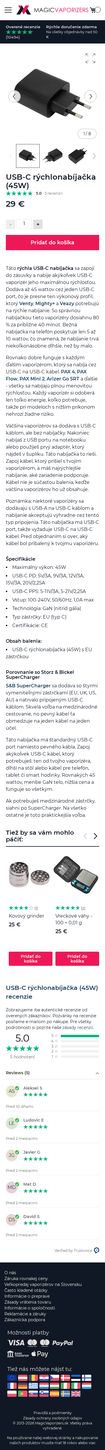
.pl (12, 1394)
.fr (12, 1386)
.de (22, 1386)
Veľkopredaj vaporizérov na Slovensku (43, 1284)
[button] (90, 58)
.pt (22, 1394)
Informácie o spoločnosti (29, 1308)
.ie (65, 1386)
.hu (54, 1386)
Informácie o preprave (27, 1296)
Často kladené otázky (26, 1290)
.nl (44, 1386)
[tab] (52, 992)
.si (44, 1394)
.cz (54, 1378)
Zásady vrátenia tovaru (27, 1302)
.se (65, 1394)
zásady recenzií (77, 1027)
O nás (10, 1272)
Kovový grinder (26, 916)
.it (75, 1386)
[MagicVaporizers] (52, 10)
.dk (65, 1378)
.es (54, 1394)
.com (12, 1378)
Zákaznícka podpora (24, 1319)
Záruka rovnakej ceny (26, 1278)
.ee (75, 1378)
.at (22, 1378)
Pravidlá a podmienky (53, 1413)
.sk (33, 1394)
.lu (86, 1386)
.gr (33, 1386)
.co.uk (75, 1394)
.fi (86, 1378)
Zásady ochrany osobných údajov (52, 1418)
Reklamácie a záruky (25, 1314)
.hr (44, 1378)
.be (33, 1378)
